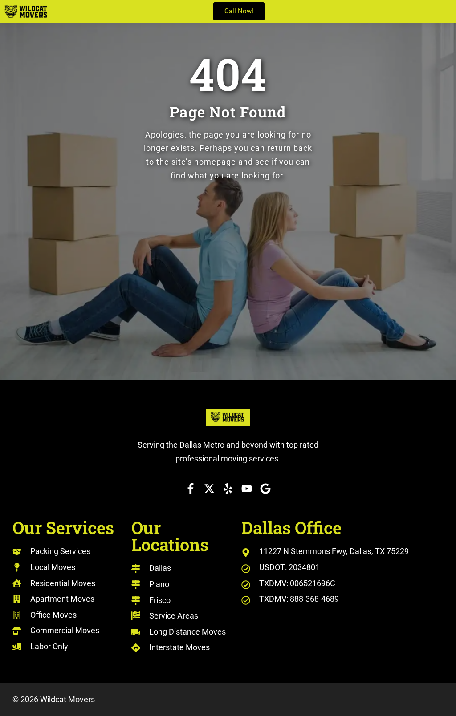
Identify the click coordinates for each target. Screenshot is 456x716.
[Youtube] (246, 488)
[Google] (265, 488)
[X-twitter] (209, 488)
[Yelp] (228, 488)
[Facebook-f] (190, 488)
